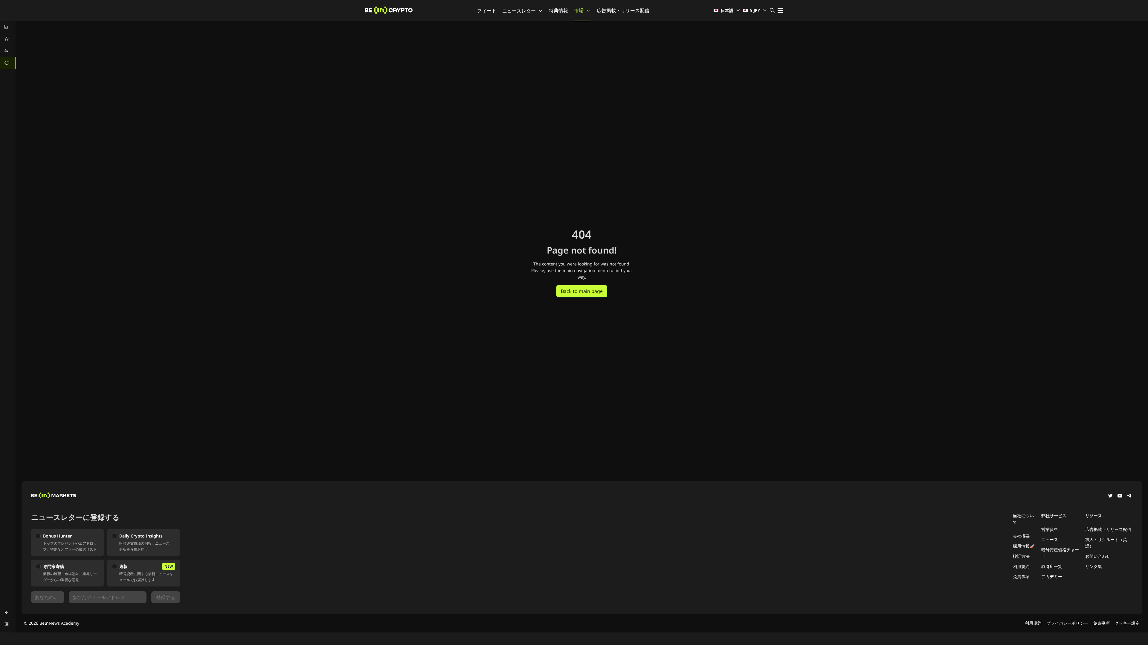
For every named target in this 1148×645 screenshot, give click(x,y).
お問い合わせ (1097, 556)
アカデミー (1051, 576)
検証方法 (1021, 556)
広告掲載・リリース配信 (623, 10)
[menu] (8, 45)
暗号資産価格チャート (1060, 553)
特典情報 (558, 10)
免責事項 (1021, 576)
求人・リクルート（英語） (1106, 543)
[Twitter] (1110, 496)
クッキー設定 (1127, 623)
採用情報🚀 (1024, 546)
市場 (579, 10)
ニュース (1049, 539)
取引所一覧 (1051, 566)
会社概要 (1021, 536)
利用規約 (1021, 566)
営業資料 (1049, 529)
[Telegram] (1129, 496)
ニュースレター (519, 10)
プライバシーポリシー (1067, 623)
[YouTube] (1120, 496)
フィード (486, 10)
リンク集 (1093, 566)
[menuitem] (8, 27)
